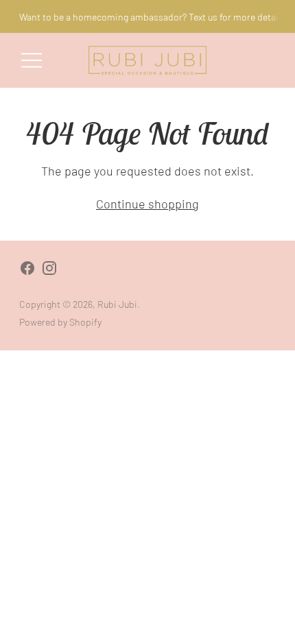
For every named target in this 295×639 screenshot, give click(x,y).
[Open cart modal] (263, 60)
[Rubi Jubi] (147, 60)
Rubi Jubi (117, 304)
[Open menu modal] (31, 60)
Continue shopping (147, 203)
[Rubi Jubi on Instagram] (49, 270)
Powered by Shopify (60, 322)
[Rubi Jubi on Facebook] (27, 270)
